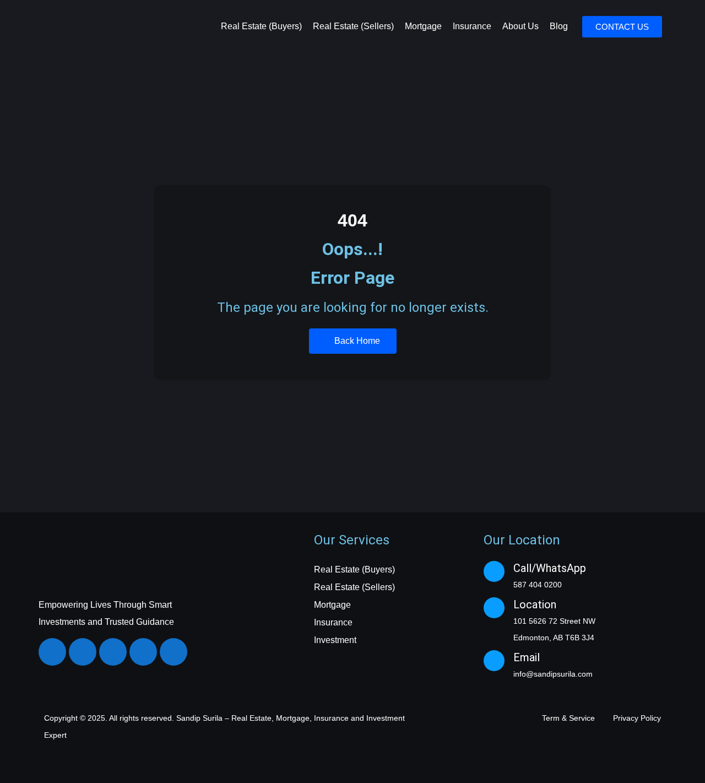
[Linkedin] (113, 652)
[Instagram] (82, 652)
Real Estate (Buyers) (261, 26)
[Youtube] (143, 652)
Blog (559, 26)
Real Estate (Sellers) (353, 26)
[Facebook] (52, 652)
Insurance (472, 26)
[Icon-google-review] (173, 652)
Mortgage (423, 26)
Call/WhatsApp (549, 568)
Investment (335, 640)
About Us (520, 26)
